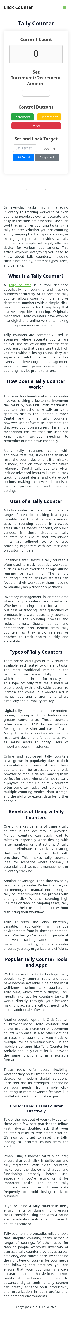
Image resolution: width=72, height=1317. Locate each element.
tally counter (20, 285)
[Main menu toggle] (64, 7)
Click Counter (18, 7)
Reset (36, 126)
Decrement (49, 117)
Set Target (23, 157)
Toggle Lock (47, 157)
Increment (22, 117)
